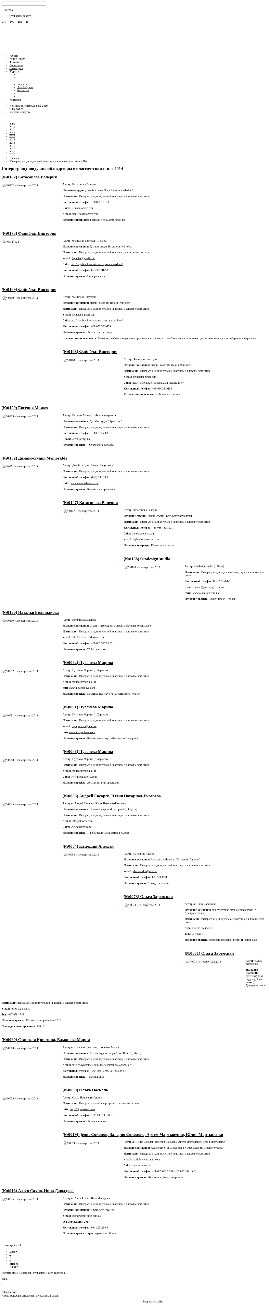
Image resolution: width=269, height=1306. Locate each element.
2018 (12, 152)
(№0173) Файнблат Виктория (29, 233)
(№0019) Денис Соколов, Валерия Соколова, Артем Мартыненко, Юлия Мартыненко (143, 1134)
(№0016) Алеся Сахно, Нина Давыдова (38, 1190)
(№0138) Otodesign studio (147, 559)
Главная (14, 158)
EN (20, 21)
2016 (12, 145)
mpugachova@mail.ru (84, 726)
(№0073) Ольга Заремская (148, 896)
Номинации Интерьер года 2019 (28, 105)
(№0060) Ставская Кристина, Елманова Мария (46, 1039)
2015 (12, 142)
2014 (12, 139)
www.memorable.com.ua (84, 483)
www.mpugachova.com (82, 732)
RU (12, 21)
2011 (12, 130)
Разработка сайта (153, 1301)
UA (4, 21)
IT (27, 21)
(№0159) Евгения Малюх (25, 407)
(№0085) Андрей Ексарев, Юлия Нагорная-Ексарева (112, 796)
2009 (12, 123)
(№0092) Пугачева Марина (88, 662)
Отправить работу (20, 15)
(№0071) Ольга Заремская (209, 953)
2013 (12, 136)
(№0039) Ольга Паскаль (85, 1090)
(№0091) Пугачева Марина (88, 707)
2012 (12, 133)
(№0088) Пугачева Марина (88, 751)
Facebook (9, 9)
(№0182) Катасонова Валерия (29, 177)
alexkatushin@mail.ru (145, 871)
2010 (12, 127)
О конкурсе (16, 108)
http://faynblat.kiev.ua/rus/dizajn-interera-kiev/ (97, 264)
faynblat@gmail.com (83, 258)
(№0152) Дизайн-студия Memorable (34, 458)
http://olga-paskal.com (82, 1109)
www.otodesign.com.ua (206, 593)
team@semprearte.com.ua (86, 1215)
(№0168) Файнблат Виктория (90, 351)
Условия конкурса (20, 112)
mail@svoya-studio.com (146, 1159)
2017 (12, 149)
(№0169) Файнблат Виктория (29, 289)
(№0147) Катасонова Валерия (90, 502)
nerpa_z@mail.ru (203, 928)
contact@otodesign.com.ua (209, 587)
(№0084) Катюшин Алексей (88, 846)
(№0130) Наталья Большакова (30, 612)
